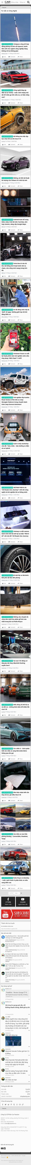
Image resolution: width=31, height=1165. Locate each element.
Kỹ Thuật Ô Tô (8, 951)
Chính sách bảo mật (16, 1155)
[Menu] (2, 2)
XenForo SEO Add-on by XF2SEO (15, 1162)
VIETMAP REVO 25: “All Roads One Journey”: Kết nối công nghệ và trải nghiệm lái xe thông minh (15, 490)
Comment (12, 56)
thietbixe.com (8, 989)
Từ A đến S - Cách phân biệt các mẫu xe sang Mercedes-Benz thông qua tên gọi (15, 751)
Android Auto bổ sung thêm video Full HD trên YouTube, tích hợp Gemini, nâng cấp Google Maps (15, 222)
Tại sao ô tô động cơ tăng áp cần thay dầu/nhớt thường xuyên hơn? (14, 663)
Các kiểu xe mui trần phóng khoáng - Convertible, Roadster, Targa (15, 836)
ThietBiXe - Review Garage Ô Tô (16, 992)
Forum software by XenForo (12, 1160)
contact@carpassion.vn (10, 1123)
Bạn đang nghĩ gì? (6, 986)
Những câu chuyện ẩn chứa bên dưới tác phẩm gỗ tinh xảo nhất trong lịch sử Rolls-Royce (15, 619)
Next (16, 893)
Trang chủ (3, 1157)
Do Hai (7, 1058)
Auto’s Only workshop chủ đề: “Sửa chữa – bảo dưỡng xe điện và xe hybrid (15, 446)
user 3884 (7, 1017)
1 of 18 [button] (11, 893)
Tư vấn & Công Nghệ (7, 44)
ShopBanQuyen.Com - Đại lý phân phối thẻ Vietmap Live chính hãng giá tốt (17, 937)
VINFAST (7, 961)
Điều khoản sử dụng (5, 1155)
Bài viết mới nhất (6, 933)
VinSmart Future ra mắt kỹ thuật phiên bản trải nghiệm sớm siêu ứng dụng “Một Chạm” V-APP (15, 356)
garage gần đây (18, 1005)
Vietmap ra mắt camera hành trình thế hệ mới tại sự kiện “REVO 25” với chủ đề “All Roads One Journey (15, 534)
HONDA (7, 981)
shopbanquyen (25, 1096)
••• (29, 999)
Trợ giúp (23, 1155)
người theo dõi (22, 903)
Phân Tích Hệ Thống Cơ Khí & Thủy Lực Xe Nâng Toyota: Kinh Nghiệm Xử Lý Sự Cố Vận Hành (17, 946)
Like (5, 56)
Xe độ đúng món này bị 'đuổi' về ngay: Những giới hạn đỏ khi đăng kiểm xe (15, 312)
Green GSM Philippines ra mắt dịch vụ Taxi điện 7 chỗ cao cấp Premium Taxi (17, 965)
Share (21, 56)
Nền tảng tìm (9, 1005)
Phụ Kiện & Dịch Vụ (9, 941)
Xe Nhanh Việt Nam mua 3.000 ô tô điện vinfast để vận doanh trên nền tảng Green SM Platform (16, 956)
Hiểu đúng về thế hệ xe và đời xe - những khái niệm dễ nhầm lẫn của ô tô (15, 707)
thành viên (8, 903)
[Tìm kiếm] (28, 2)
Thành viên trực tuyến (8, 923)
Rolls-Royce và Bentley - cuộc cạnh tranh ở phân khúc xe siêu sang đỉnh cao (15, 880)
